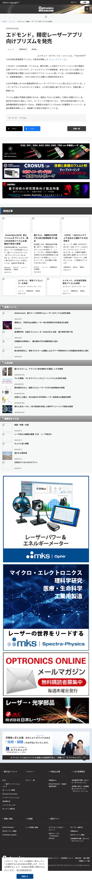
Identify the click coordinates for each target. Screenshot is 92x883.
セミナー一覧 (30, 780)
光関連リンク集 (84, 861)
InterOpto (7, 267)
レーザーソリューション (11, 797)
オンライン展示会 (8, 809)
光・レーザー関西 (8, 790)
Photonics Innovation (9, 794)
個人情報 (86, 858)
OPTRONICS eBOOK (9, 835)
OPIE (4, 780)
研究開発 (37, 269)
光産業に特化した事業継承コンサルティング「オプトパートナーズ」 (80, 788)
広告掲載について (67, 858)
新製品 (34, 49)
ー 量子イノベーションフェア (11, 785)
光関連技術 (23, 49)
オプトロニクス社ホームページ (56, 828)
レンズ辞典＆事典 (32, 827)
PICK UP (15, 267)
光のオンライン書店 (9, 831)
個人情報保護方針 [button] (24, 870)
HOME (4, 21)
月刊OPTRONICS (8, 827)
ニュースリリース (57, 59)
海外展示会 (6, 801)
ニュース (12, 21)
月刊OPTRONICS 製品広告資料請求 (57, 785)
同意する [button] (25, 876)
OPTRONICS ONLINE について (48, 858)
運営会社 (78, 858)
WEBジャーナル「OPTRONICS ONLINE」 (54, 835)
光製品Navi (52, 780)
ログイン (74, 2)
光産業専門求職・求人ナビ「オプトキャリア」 (80, 781)
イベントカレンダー (9, 805)
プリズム (23, 118)
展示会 (75, 267)
